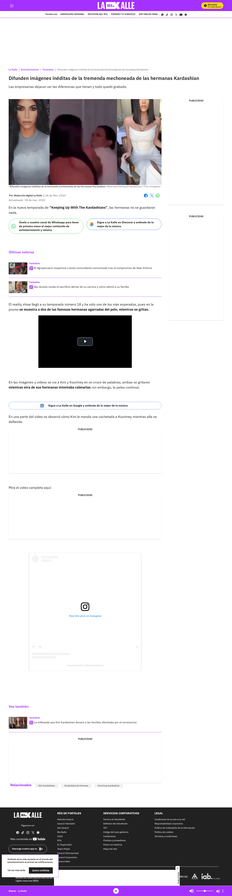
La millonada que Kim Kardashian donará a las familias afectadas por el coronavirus (85, 722)
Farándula (48, 69)
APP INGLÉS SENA (148, 14)
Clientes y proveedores (114, 841)
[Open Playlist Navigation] (222, 891)
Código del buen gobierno (115, 832)
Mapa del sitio (110, 849)
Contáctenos (109, 836)
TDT (105, 828)
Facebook (146, 197)
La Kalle (13, 69)
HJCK (60, 836)
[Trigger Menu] (12, 5)
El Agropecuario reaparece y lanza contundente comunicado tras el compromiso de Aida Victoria (93, 268)
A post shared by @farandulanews (85, 665)
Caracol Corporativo (67, 857)
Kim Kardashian (46, 785)
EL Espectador (64, 845)
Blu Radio (62, 832)
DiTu (59, 841)
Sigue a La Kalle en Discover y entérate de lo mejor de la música (125, 224)
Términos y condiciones (166, 836)
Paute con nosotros (112, 845)
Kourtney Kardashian (109, 785)
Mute (192, 891)
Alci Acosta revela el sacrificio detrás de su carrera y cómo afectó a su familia (81, 286)
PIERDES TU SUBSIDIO (123, 14)
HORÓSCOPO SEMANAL (72, 14)
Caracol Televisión (66, 824)
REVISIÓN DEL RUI (98, 14)
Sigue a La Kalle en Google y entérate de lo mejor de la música (88, 405)
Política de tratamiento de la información (175, 828)
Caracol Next (63, 862)
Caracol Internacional (68, 853)
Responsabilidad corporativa (169, 824)
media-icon (116, 891)
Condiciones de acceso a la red (170, 820)
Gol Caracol (63, 828)
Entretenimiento (30, 69)
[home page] (116, 5)
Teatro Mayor (63, 849)
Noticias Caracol (65, 820)
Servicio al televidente (114, 820)
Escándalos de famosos (76, 785)
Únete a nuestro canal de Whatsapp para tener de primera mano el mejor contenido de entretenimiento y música (49, 226)
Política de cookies (164, 832)
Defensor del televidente (115, 824)
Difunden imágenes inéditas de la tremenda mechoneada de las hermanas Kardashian (102, 69)
